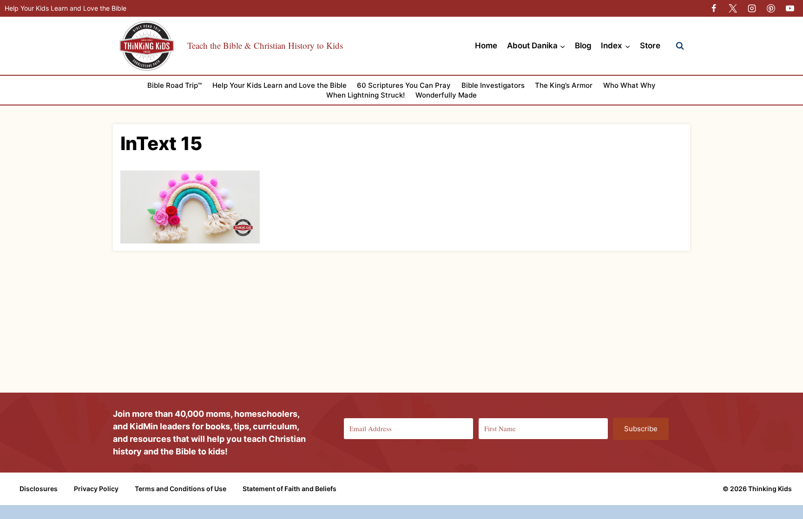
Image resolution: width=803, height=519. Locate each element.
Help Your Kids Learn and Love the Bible (65, 8)
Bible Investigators (493, 85)
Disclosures (39, 489)
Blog (583, 45)
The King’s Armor (563, 85)
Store (650, 45)
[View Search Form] (680, 46)
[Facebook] (713, 8)
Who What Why (629, 85)
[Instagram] (752, 8)
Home (486, 45)
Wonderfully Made (446, 95)
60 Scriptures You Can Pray (404, 85)
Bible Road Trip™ (174, 85)
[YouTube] (790, 8)
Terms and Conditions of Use (180, 489)
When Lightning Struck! (365, 95)
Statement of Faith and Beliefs (289, 489)
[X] (732, 8)
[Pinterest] (771, 8)
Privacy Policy (96, 489)
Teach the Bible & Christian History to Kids (265, 45)
